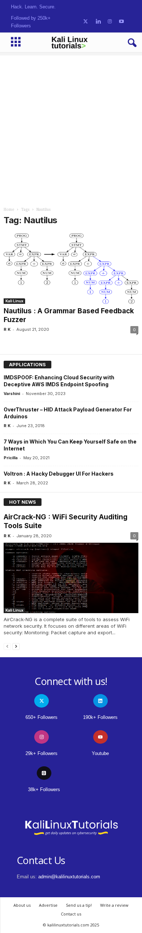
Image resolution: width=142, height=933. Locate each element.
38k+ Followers (44, 789)
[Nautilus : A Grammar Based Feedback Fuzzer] (71, 268)
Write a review (114, 905)
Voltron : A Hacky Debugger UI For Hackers (59, 474)
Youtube (100, 753)
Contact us (71, 914)
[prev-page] (7, 646)
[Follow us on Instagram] (110, 21)
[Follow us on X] (85, 21)
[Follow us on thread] (44, 773)
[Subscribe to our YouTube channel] (121, 21)
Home (9, 210)
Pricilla (10, 457)
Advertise (48, 905)
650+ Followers (41, 717)
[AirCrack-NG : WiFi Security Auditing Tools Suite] (71, 578)
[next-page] (16, 646)
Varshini (12, 393)
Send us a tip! (79, 905)
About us (22, 905)
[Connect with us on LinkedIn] (98, 21)
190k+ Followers (100, 717)
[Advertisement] (71, 126)
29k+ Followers (41, 753)
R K (7, 329)
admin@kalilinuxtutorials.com (69, 876)
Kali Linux (14, 301)
